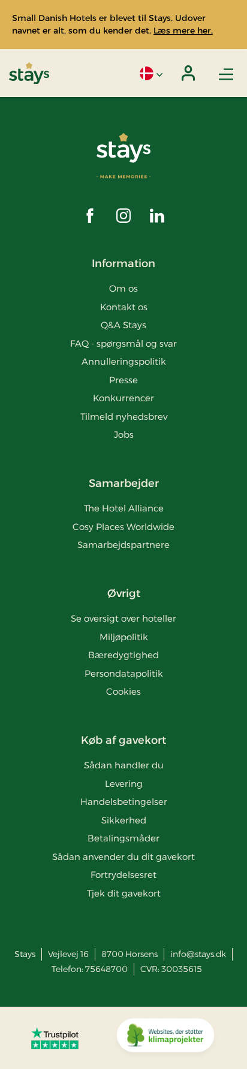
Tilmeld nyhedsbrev (123, 416)
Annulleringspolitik (124, 361)
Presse (123, 380)
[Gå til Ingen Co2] (165, 1038)
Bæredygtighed (123, 655)
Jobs (124, 434)
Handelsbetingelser (123, 801)
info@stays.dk (198, 954)
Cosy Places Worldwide (123, 526)
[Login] (188, 73)
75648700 (106, 969)
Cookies (123, 691)
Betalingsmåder (123, 838)
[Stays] (29, 73)
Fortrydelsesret (123, 874)
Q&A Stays (123, 325)
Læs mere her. (183, 30)
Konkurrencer (123, 398)
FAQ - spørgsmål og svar (123, 343)
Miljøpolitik (124, 637)
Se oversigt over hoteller (123, 618)
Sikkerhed (123, 820)
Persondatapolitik (124, 673)
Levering (124, 783)
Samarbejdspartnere (123, 544)
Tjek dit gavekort (124, 893)
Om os (123, 288)
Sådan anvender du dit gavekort (123, 856)
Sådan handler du (124, 765)
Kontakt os (123, 307)
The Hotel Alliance (124, 508)
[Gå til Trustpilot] (55, 1037)
